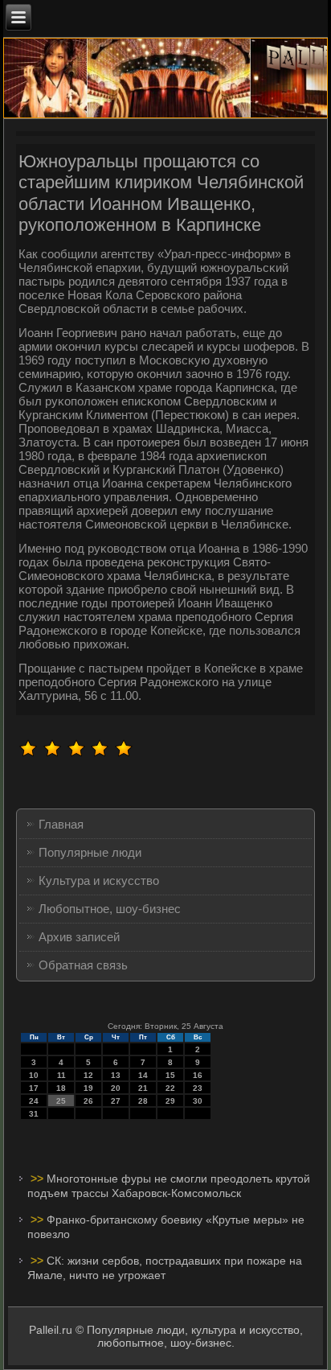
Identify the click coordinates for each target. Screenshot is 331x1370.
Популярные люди (90, 852)
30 (197, 1100)
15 (170, 1075)
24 (34, 1100)
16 (197, 1075)
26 (88, 1100)
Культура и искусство (99, 880)
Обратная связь (83, 965)
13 (116, 1075)
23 (197, 1088)
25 (61, 1100)
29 (170, 1100)
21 (143, 1088)
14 (143, 1075)
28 (143, 1100)
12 (88, 1075)
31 (34, 1113)
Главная (61, 824)
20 (116, 1088)
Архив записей (79, 937)
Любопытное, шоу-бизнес (110, 908)
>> (39, 1178)
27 (116, 1100)
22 (170, 1088)
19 (88, 1088)
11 (61, 1075)
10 (34, 1075)
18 (61, 1088)
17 (34, 1088)
